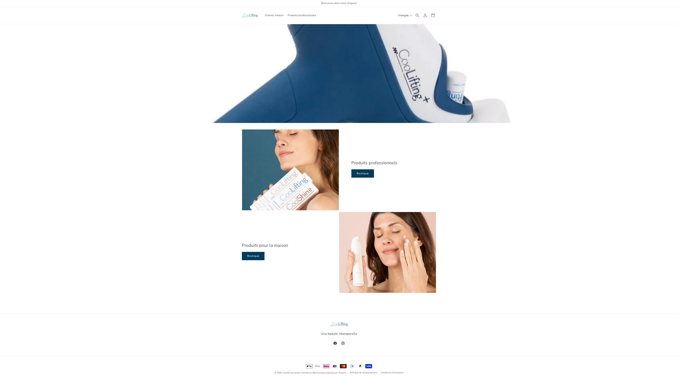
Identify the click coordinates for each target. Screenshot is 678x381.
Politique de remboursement (363, 372)
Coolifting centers (292, 373)
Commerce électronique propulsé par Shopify (323, 373)
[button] (417, 15)
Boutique (363, 173)
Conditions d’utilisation (392, 372)
